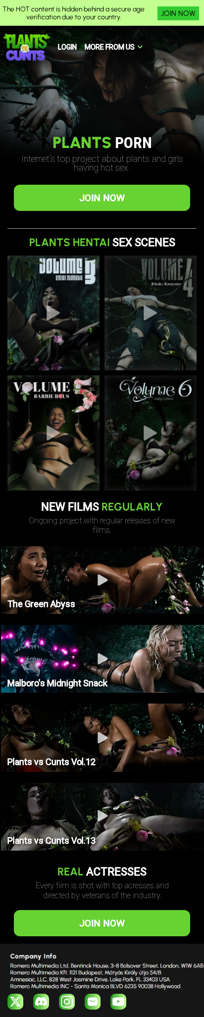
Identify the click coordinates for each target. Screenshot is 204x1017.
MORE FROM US (110, 47)
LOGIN (67, 47)
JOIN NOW (178, 13)
